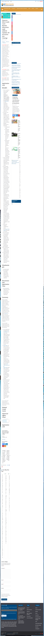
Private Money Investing (38, 623)
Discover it (6, 313)
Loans (29, 8)
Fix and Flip (13, 8)
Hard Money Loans (7, 8)
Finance (36, 8)
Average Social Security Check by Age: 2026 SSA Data (21, 612)
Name (2, 580)
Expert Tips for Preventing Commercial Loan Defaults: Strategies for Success (19, 125)
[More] (5, 446)
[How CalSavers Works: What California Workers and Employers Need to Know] (6, 473)
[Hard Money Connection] (2, 9)
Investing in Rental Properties (22, 8)
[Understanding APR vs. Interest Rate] (9, 473)
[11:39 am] (18, 131)
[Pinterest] (3, 446)
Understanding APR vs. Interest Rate (9, 492)
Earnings (36, 611)
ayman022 (5, 39)
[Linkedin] (7, 444)
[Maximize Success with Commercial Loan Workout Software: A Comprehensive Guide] (14, 139)
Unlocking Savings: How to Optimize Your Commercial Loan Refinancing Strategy (19, 152)
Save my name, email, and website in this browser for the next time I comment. (5, 595)
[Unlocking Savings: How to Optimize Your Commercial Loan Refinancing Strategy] (14, 153)
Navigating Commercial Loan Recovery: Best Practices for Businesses (15, 100)
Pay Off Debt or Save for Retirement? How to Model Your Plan (16, 77)
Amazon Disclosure (29, 609)
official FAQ (6, 101)
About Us (28, 607)
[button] (8, 10)
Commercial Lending (15, 95)
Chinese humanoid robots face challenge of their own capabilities (21, 608)
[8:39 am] (2, 557)
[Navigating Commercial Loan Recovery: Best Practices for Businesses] (16, 91)
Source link (3, 439)
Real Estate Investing (38, 625)
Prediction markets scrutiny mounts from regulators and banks (15, 73)
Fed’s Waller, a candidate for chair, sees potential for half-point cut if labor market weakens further (3, 456)
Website (2, 588)
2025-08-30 (7, 41)
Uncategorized (37, 628)
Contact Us (6, 10)
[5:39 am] (18, 158)
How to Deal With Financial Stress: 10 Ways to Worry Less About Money (16, 70)
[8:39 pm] (18, 145)
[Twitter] (5, 444)
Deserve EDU (5, 345)
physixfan (3, 41)
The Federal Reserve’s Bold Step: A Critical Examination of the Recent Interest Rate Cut (2, 515)
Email (2, 584)
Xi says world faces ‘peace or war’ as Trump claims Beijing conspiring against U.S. (7, 455)
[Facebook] (3, 444)
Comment (3, 568)
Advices (33, 8)
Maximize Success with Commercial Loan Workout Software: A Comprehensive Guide (19, 139)
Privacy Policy (29, 616)
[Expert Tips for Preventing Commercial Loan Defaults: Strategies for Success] (14, 126)
